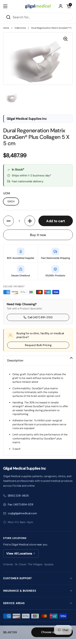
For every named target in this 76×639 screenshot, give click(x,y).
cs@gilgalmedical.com (22, 513)
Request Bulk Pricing (38, 345)
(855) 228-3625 (18, 495)
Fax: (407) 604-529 (20, 504)
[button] (68, 6)
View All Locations (19, 553)
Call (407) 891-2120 (40, 317)
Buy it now (38, 235)
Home (6, 28)
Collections (20, 28)
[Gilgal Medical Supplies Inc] (38, 6)
